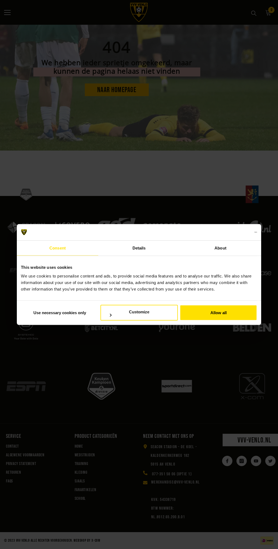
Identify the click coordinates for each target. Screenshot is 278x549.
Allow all (218, 312)
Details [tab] (139, 248)
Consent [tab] (57, 248)
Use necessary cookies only (59, 312)
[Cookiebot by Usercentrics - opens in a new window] (233, 232)
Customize (139, 311)
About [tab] (220, 248)
